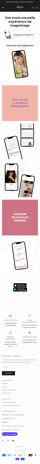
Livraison (4, 386)
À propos (5, 383)
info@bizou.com (8, 418)
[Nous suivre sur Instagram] (8, 441)
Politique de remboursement (11, 405)
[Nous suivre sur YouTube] (13, 441)
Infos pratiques (7, 380)
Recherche (5, 399)
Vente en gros (6, 393)
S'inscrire (8, 373)
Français (19, 446)
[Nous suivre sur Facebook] (3, 441)
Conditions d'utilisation (9, 402)
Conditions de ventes (8, 390)
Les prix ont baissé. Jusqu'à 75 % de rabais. (20, 0)
